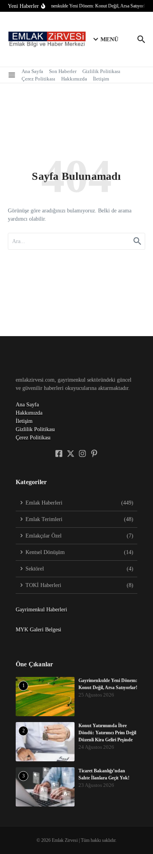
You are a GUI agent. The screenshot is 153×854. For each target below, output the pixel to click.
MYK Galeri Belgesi (38, 630)
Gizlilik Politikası (101, 71)
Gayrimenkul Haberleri (41, 610)
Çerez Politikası (38, 79)
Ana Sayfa (32, 71)
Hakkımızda (74, 79)
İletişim (101, 79)
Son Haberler (62, 71)
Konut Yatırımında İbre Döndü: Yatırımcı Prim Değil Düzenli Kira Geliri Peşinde (107, 732)
